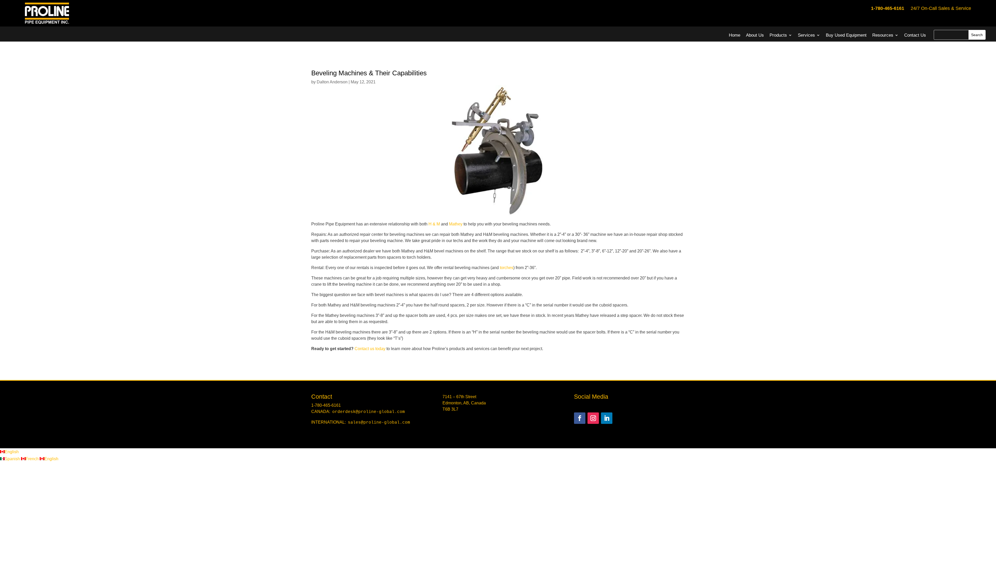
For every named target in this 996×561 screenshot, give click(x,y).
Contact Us (915, 35)
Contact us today (370, 348)
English (12, 452)
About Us (755, 35)
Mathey (455, 224)
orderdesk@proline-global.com (368, 412)
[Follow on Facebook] (579, 418)
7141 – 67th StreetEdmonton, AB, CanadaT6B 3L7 (464, 403)
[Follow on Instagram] (593, 418)
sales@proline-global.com (379, 422)
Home (734, 35)
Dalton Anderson (332, 82)
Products (778, 35)
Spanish (13, 459)
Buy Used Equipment (846, 35)
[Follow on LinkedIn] (606, 418)
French (33, 459)
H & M (434, 224)
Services (806, 35)
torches (506, 267)
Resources (882, 35)
